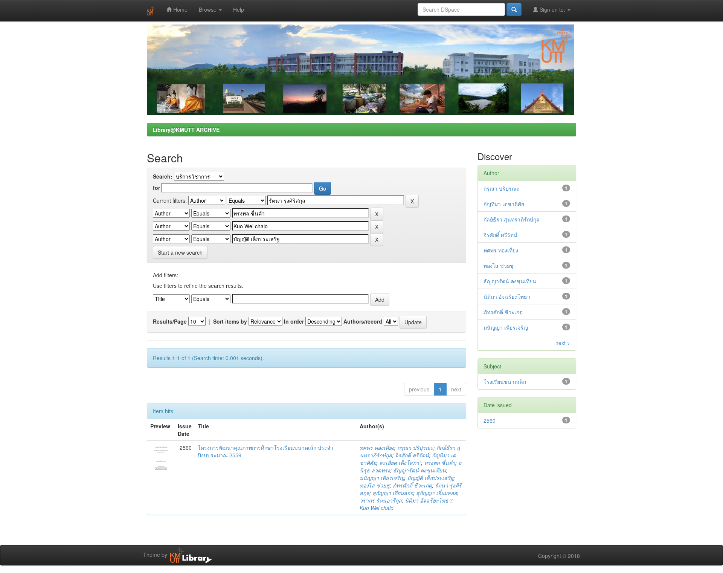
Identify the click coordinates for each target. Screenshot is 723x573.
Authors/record (362, 321)
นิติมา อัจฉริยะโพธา (428, 500)
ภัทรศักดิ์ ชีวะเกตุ (412, 485)
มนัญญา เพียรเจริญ (382, 477)
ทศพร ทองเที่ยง (377, 447)
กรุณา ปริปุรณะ (415, 447)
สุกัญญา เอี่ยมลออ (392, 493)
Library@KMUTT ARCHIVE (186, 129)
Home (180, 9)
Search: (162, 176)
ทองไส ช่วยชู (375, 485)
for (156, 187)
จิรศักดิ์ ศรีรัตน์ (412, 455)
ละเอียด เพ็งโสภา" (400, 462)
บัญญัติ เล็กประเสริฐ (430, 477)
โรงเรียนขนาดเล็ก (505, 381)
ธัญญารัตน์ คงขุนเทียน (419, 470)
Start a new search (180, 252)
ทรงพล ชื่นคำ (439, 462)
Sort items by (230, 321)
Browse (208, 9)
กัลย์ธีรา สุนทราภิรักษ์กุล (512, 219)
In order (294, 321)
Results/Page (170, 321)
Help (238, 9)
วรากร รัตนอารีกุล (381, 500)
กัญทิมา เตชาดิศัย (504, 204)
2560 (490, 420)
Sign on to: (552, 9)
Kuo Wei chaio (377, 508)
